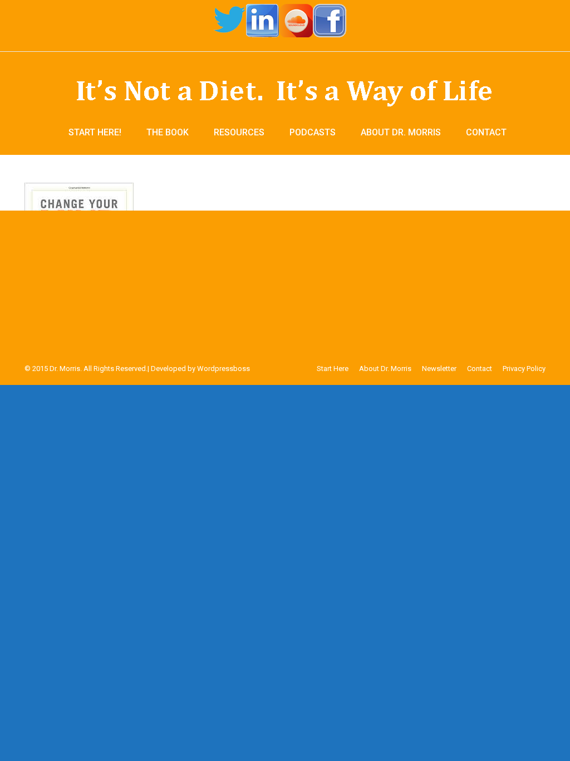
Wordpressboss (223, 368)
